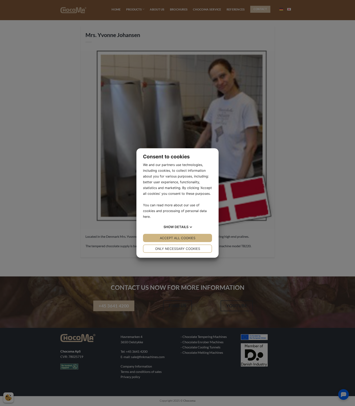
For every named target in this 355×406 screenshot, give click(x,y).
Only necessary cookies (177, 249)
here (146, 217)
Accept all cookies (177, 238)
